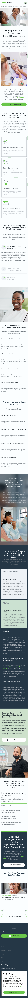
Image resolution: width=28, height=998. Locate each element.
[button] (25, 3)
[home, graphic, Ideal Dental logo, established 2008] (7, 3)
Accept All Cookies (14, 992)
